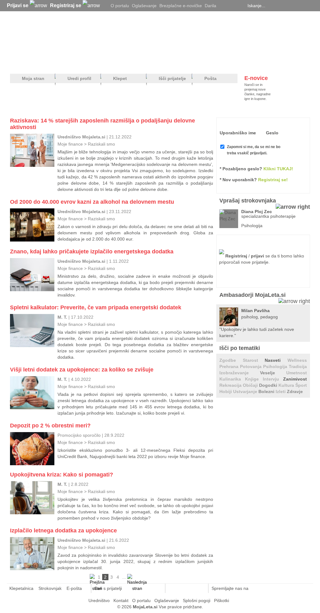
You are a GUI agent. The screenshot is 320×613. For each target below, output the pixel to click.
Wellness (297, 360)
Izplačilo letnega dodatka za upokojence (63, 530)
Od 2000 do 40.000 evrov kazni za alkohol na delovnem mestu (92, 202)
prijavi (257, 255)
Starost (254, 360)
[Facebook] (232, 5)
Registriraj (236, 255)
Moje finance (70, 144)
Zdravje (295, 391)
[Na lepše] (163, 62)
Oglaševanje (144, 5)
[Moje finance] (270, 62)
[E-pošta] (157, 588)
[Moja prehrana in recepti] (204, 62)
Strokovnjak (50, 588)
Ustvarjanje (245, 391)
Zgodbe (231, 360)
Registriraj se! (273, 179)
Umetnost (296, 372)
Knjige (254, 378)
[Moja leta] (69, 36)
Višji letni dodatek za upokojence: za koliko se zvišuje (81, 369)
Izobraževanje (239, 372)
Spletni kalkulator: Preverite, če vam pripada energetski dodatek (95, 307)
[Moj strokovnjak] (26, 62)
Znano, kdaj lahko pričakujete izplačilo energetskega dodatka (91, 251)
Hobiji (226, 391)
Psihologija (276, 366)
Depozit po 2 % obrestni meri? (50, 425)
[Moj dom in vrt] (110, 62)
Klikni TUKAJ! (278, 168)
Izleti (281, 391)
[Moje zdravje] (58, 62)
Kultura (286, 385)
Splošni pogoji (196, 600)
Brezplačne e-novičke (180, 5)
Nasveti (276, 360)
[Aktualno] (298, 62)
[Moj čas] (244, 62)
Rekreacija (231, 385)
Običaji (251, 385)
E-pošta (74, 588)
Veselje (273, 372)
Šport (301, 385)
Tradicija (298, 366)
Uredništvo (99, 600)
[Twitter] (224, 5)
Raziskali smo (101, 144)
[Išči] (308, 5)
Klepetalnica (21, 588)
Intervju (273, 378)
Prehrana (229, 366)
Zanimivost (295, 378)
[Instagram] (240, 5)
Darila (210, 5)
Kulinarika (232, 378)
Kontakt (120, 600)
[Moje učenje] (137, 62)
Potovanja (251, 366)
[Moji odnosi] (83, 62)
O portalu (120, 5)
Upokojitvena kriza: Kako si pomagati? (61, 474)
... (124, 577)
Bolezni (267, 391)
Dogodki (268, 385)
